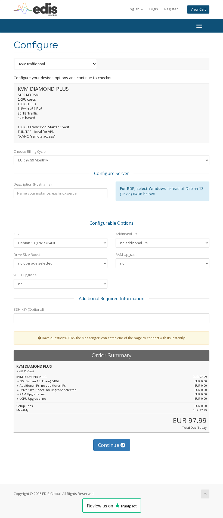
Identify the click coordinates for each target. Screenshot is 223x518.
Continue (109, 445)
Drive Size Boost (27, 254)
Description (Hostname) (32, 184)
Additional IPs (126, 233)
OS (16, 233)
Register (171, 9)
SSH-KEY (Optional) (29, 309)
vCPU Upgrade (25, 274)
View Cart (198, 9)
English (134, 9)
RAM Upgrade (127, 254)
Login (153, 9)
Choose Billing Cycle (30, 151)
